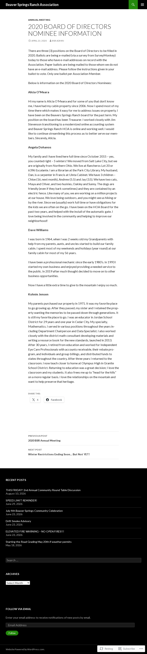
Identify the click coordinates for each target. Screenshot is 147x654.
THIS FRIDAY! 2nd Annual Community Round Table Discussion (43, 490)
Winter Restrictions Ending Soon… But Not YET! (59, 452)
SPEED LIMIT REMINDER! (21, 500)
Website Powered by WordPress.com (25, 649)
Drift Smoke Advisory (19, 521)
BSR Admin (58, 40)
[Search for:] (73, 560)
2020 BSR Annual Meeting (44, 438)
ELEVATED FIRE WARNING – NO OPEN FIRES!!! (35, 531)
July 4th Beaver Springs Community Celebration (34, 510)
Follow (12, 633)
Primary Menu (142, 4)
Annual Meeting (39, 19)
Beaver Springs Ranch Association (32, 4)
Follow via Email (18, 609)
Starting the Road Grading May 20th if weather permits (39, 541)
